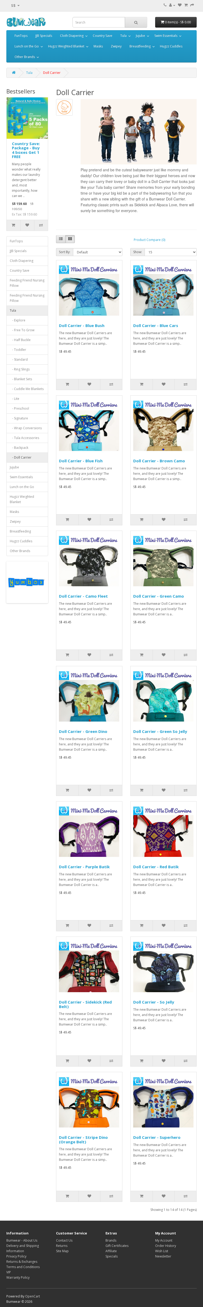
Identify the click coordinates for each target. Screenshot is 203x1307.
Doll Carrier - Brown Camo (159, 460)
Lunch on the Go (27, 46)
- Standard (19, 359)
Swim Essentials (165, 35)
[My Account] (172, 5)
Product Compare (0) (149, 240)
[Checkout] (192, 5)
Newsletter (163, 1256)
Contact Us (64, 1240)
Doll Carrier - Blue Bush (81, 325)
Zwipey (116, 46)
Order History (165, 1245)
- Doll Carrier (20, 457)
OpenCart (32, 1296)
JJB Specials (43, 35)
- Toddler (18, 349)
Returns (61, 1245)
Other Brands (25, 57)
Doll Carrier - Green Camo (158, 596)
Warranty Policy (18, 1277)
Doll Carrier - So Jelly (153, 1002)
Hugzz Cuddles (171, 46)
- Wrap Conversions (26, 428)
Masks (98, 46)
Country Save (102, 35)
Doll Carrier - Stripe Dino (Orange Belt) (83, 1139)
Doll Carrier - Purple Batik (84, 866)
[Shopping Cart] (186, 5)
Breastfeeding (140, 46)
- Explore (17, 320)
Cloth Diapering (72, 35)
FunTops (21, 35)
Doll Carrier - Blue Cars (155, 325)
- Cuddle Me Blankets (27, 389)
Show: (137, 252)
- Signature (19, 418)
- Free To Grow (22, 330)
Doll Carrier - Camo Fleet (83, 596)
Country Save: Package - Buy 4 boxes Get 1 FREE (26, 150)
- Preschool (19, 408)
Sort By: (64, 252)
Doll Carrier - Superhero (157, 1137)
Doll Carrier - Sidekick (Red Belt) (85, 1004)
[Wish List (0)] (180, 5)
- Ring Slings (20, 369)
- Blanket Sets (21, 379)
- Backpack (19, 447)
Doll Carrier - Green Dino (83, 731)
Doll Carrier (52, 72)
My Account (163, 1240)
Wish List (161, 1251)
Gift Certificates (116, 1245)
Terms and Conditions (23, 1267)
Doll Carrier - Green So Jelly (160, 731)
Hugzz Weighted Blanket (66, 46)
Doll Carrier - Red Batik (156, 866)
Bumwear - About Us (21, 1240)
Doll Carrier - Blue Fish (81, 460)
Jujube (140, 35)
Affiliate (111, 1251)
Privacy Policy (16, 1256)
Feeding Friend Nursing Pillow (27, 283)
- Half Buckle (20, 340)
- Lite (14, 398)
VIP (8, 1272)
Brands (110, 1240)
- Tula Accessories (24, 438)
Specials (111, 1256)
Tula (123, 35)
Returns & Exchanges (21, 1261)
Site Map (62, 1251)
